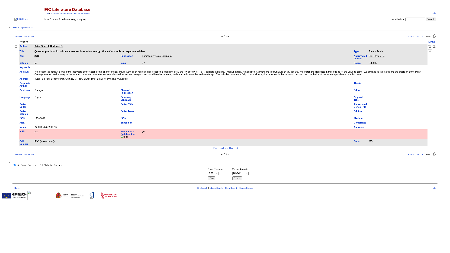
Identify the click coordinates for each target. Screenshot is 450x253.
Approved (359, 127)
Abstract (24, 71)
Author (23, 46)
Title (22, 51)
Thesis (357, 83)
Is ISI (22, 131)
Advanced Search (81, 13)
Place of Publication (127, 91)
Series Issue (127, 111)
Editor (357, 90)
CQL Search (202, 188)
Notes (23, 127)
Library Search (216, 188)
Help (434, 188)
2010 (36, 56)
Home (46, 13)
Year (22, 56)
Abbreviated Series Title (360, 105)
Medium (358, 118)
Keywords (25, 67)
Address (24, 78)
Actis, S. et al (41, 46)
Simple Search (66, 13)
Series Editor (23, 105)
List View (410, 36)
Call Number (24, 142)
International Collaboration (128, 132)
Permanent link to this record (225, 148)
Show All (54, 13)
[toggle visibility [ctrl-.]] (10, 163)
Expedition (126, 122)
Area (22, 122)
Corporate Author (25, 84)
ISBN (123, 118)
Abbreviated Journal (360, 57)
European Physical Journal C (157, 56)
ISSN (22, 118)
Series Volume (24, 112)
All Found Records (26, 165)
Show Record (231, 188)
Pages (357, 63)
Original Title (358, 98)
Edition (358, 111)
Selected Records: (53, 165)
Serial (357, 141)
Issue (123, 63)
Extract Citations (246, 188)
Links (431, 41)
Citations (419, 36)
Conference (360, 122)
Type (356, 51)
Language (25, 97)
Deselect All (29, 36)
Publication (127, 56)
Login (433, 13)
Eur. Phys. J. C (376, 56)
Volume (24, 63)
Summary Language (126, 98)
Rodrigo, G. (56, 46)
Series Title (127, 104)
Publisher (25, 90)
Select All (18, 36)
